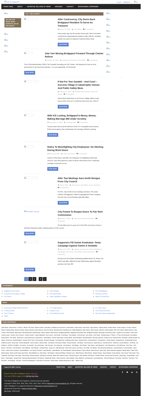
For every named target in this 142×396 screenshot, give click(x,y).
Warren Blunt (54, 360)
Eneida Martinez (17, 340)
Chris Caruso (49, 335)
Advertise (34, 373)
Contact (70, 6)
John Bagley (75, 345)
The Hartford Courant (57, 313)
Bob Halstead (10, 332)
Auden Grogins (121, 327)
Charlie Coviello (29, 335)
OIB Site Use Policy (32, 376)
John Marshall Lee (110, 345)
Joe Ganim (23, 345)
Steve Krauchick (61, 358)
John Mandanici (99, 345)
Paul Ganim (132, 353)
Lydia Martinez (56, 350)
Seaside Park (17, 358)
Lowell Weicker (47, 350)
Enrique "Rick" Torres (29, 340)
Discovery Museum (98, 337)
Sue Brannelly (89, 358)
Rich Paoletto (83, 355)
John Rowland (17, 348)
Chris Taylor (96, 335)
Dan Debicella (126, 335)
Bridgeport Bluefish (64, 332)
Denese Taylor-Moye (58, 337)
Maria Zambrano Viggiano (114, 350)
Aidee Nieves (13, 327)
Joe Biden (16, 345)
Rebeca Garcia (64, 355)
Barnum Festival (19, 330)
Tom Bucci (125, 358)
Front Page (8, 6)
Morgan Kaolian (97, 353)
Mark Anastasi (5, 353)
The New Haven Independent (105, 313)
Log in (119, 2)
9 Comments (89, 29)
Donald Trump (117, 337)
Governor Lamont (101, 294)
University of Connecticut (43, 360)
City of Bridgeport (101, 291)
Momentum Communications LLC (58, 383)
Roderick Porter (99, 355)
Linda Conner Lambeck (12, 350)
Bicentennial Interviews (88, 6)
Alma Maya (47, 327)
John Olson (129, 345)
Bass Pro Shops (48, 330)
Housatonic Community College (57, 343)
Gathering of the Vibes (71, 340)
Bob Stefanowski (27, 332)
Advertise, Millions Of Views (39, 6)
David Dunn (20, 337)
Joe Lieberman (58, 345)
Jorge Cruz (52, 348)
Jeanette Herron (107, 343)
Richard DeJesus (74, 355)
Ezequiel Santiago (49, 340)
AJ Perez (20, 327)
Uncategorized (71, 122)
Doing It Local (54, 310)
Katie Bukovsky (60, 348)
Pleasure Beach (34, 355)
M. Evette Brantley (66, 350)
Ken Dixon (80, 348)
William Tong (79, 360)
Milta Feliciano (80, 353)
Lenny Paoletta (127, 348)
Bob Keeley (18, 332)
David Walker (47, 337)
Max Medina (51, 353)
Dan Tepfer (13, 337)
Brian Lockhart (46, 332)
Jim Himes (7, 296)
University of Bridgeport (28, 360)
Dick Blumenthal (55, 294)
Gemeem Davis (83, 340)
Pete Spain (18, 355)
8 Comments (70, 94)
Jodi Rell (9, 345)
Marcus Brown (86, 350)
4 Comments (82, 154)
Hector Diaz (15, 343)
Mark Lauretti (13, 353)
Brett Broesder (37, 332)
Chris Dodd (57, 335)
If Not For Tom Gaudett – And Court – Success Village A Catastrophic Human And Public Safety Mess (78, 84)
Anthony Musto (103, 327)
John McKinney (121, 345)
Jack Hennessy (88, 343)
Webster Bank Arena (65, 360)
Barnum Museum (30, 330)
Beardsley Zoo (67, 330)
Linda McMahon (24, 350)
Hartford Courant (6, 343)
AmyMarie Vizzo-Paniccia (58, 327)
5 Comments (83, 122)
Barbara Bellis (10, 330)
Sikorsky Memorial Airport (29, 358)
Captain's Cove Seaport (123, 332)
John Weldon (35, 348)
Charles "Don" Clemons (17, 335)
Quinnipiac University (46, 355)
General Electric (92, 340)
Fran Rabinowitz (60, 340)
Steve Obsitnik (70, 358)
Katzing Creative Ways (29, 388)
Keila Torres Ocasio (70, 348)
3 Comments (93, 60)
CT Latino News (100, 308)
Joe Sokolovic (67, 345)
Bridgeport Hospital (92, 332)
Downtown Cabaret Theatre (129, 337)
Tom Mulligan (11, 360)
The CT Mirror (9, 313)
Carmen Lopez (5, 335)
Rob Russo (91, 355)
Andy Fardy (86, 327)
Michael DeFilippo (60, 353)
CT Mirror (112, 335)
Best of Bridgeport (96, 249)
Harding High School (131, 340)
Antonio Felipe (112, 327)
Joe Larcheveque (39, 345)
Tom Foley (132, 358)
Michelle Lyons (70, 353)
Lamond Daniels (118, 348)
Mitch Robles (88, 353)
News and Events (69, 154)
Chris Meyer (64, 335)
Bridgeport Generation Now (78, 332)
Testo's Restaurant (109, 358)
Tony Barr (18, 360)
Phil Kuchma (25, 355)
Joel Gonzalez (49, 345)
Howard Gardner (71, 343)
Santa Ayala (122, 355)
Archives (58, 6)
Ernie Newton (39, 340)
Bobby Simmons (129, 330)
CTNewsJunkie (9, 310)
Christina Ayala (105, 335)
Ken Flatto (86, 348)
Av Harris (129, 327)
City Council (76, 185)
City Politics (77, 29)
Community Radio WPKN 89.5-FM (16, 308)
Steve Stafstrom (79, 358)
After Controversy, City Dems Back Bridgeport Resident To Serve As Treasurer (76, 22)
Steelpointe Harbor (50, 358)
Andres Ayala (78, 327)
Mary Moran (43, 353)
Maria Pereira (95, 350)
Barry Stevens (39, 330)
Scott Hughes (9, 358)
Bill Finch (102, 330)
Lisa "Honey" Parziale (36, 350)
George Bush (102, 340)
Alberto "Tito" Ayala (28, 327)
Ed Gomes (9, 340)
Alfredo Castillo (39, 327)
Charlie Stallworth (40, 335)
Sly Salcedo (40, 358)
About (20, 6)
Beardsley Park (58, 330)
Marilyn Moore (126, 350)
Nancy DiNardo (107, 353)
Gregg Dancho (120, 340)
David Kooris (39, 337)
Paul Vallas (11, 355)
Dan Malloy (133, 335)
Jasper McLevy (98, 343)
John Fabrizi (83, 345)
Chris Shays (89, 335)
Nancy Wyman (116, 353)
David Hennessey (30, 337)
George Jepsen (110, 340)
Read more (63, 44)
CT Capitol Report (56, 308)
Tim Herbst (118, 358)
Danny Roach (5, 337)
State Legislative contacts (58, 296)
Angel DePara (94, 327)
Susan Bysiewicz (98, 358)
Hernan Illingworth (24, 343)
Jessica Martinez (124, 343)
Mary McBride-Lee (34, 353)
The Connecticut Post (102, 310)
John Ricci (9, 348)
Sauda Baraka (131, 355)
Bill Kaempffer (109, 330)
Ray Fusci (7, 391)
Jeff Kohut (116, 343)
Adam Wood (4, 327)
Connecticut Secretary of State (14, 294)
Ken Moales (93, 348)
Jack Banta (80, 343)
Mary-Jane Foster (23, 353)
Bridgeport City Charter (12, 291)
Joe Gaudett (30, 345)
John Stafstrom (26, 348)
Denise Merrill (68, 337)
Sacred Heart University (111, 355)
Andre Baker (70, 327)
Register (126, 2)
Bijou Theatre (95, 330)
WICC (6, 316)
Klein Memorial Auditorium (105, 348)
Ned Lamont (124, 353)
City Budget (61, 252)
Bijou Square (86, 330)
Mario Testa (134, 350)
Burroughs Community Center (107, 332)
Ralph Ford (56, 355)
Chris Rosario (81, 335)
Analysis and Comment (69, 60)
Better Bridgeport (77, 330)
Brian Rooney (54, 332)
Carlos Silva (134, 332)
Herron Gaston (34, 343)
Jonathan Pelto (43, 348)
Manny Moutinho (77, 350)
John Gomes (91, 345)
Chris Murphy (54, 291)
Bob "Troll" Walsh (119, 330)
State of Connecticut (102, 296)
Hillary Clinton (43, 343)
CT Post (118, 335)
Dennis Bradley (77, 337)
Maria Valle (103, 350)
